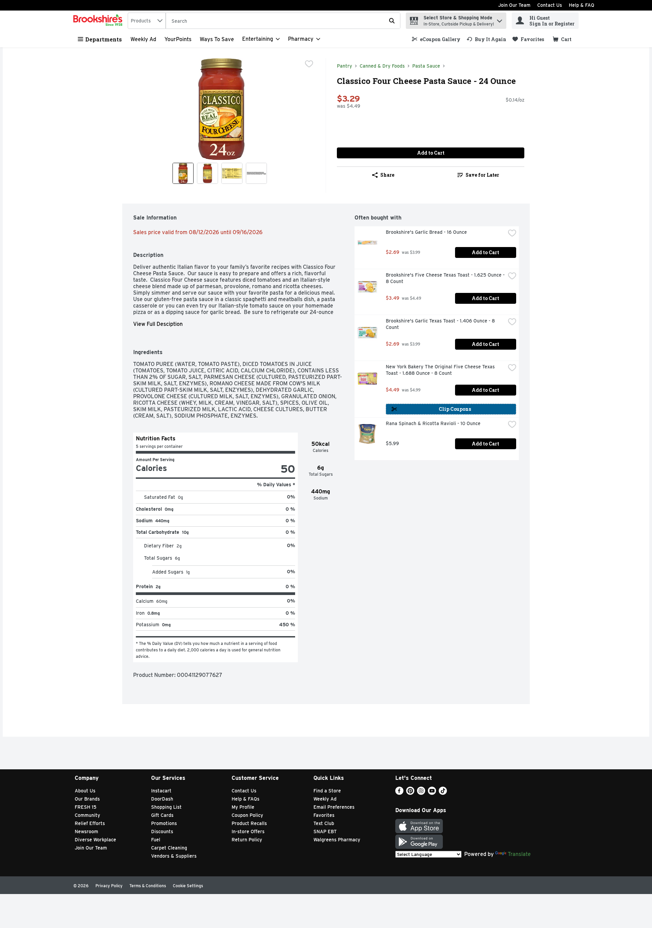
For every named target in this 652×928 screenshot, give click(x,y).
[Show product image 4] (256, 173)
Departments (103, 39)
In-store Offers (248, 831)
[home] (99, 20)
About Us (85, 790)
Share (387, 175)
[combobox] (147, 21)
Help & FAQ (581, 5)
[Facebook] (399, 793)
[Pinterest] (410, 793)
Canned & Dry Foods (382, 66)
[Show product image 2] (207, 173)
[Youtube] (432, 793)
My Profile (243, 807)
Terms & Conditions (147, 885)
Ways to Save (217, 39)
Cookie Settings (188, 885)
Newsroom (86, 831)
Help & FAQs (245, 799)
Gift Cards (162, 815)
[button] (499, 19)
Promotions (164, 823)
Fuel (155, 839)
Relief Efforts (90, 823)
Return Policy (247, 839)
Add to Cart (431, 153)
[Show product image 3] (231, 173)
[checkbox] (309, 64)
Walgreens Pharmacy (336, 839)
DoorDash (162, 799)
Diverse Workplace (95, 839)
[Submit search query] (391, 20)
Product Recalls (249, 823)
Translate (519, 854)
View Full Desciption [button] (158, 324)
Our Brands (87, 799)
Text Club (323, 823)
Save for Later (482, 175)
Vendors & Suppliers (174, 856)
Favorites (323, 815)
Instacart (161, 790)
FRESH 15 (85, 807)
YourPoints (178, 39)
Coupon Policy (247, 815)
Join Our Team (514, 5)
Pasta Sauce (426, 66)
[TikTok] (443, 793)
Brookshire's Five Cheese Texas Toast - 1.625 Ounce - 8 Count (445, 278)
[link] (436, 39)
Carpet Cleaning (169, 848)
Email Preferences (334, 807)
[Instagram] (421, 793)
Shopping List (166, 807)
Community (87, 815)
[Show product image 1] (183, 173)
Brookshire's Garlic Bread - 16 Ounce (426, 232)
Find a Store (327, 790)
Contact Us (549, 5)
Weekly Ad (143, 39)
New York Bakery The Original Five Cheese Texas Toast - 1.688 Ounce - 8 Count (441, 370)
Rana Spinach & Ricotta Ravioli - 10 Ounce (433, 423)
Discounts (162, 831)
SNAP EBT (325, 831)
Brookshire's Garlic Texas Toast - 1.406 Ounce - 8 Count (441, 324)
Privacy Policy (109, 885)
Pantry (344, 66)
